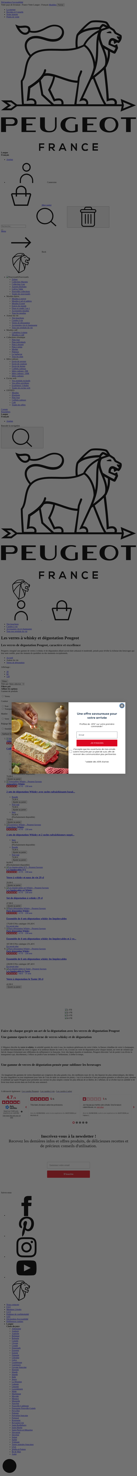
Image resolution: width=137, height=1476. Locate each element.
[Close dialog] (122, 705)
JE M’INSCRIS (97, 743)
